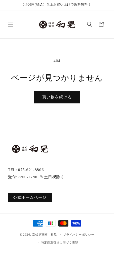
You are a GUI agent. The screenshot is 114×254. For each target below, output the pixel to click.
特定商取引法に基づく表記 (59, 242)
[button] (10, 24)
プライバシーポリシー (78, 234)
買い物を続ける (57, 97)
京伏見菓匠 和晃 (44, 234)
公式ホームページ (29, 197)
